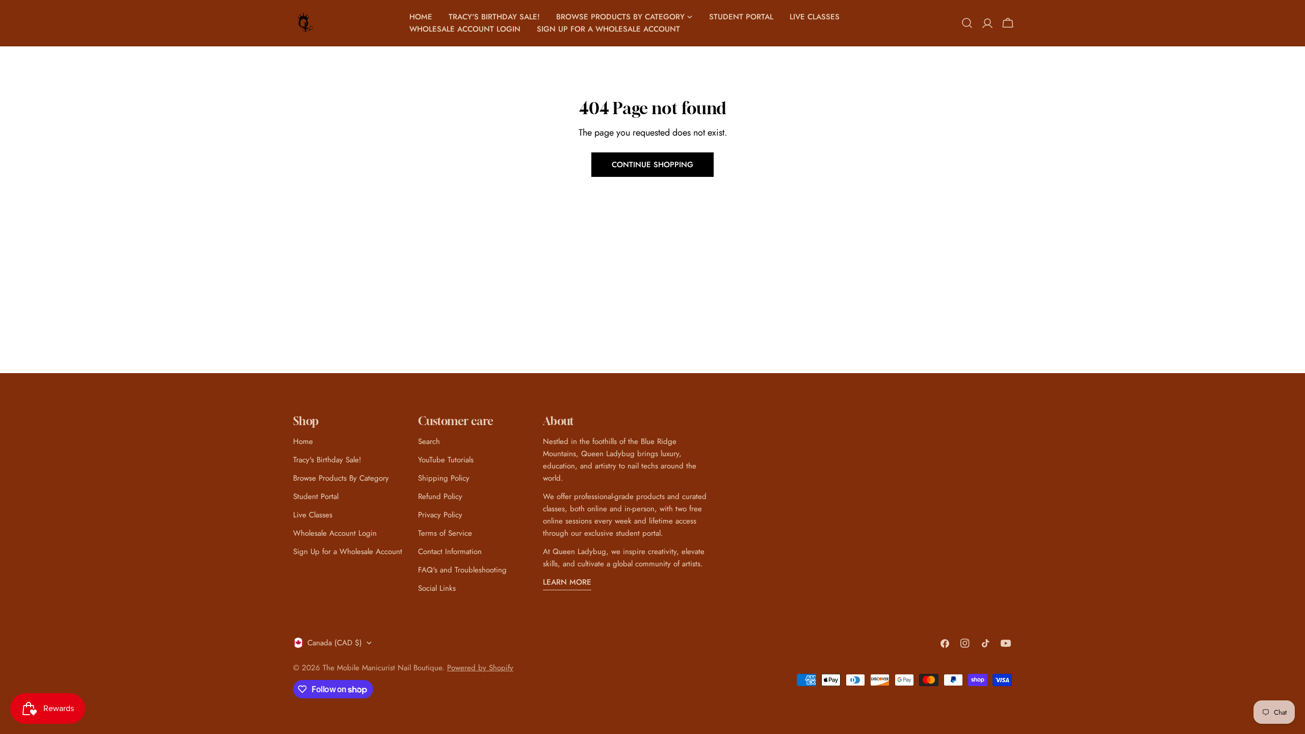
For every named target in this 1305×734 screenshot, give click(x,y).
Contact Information (450, 551)
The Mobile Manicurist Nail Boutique (382, 667)
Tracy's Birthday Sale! (327, 459)
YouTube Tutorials (446, 459)
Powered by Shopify (480, 667)
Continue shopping (652, 164)
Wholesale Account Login (335, 533)
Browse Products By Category (341, 478)
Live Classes (312, 514)
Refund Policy (440, 496)
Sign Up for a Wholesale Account (347, 551)
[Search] (967, 23)
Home (303, 441)
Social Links (437, 588)
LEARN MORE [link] (567, 582)
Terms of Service (445, 533)
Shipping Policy (443, 478)
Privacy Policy (440, 514)
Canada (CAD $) (334, 642)
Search (429, 441)
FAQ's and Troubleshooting (462, 569)
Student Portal (315, 496)
